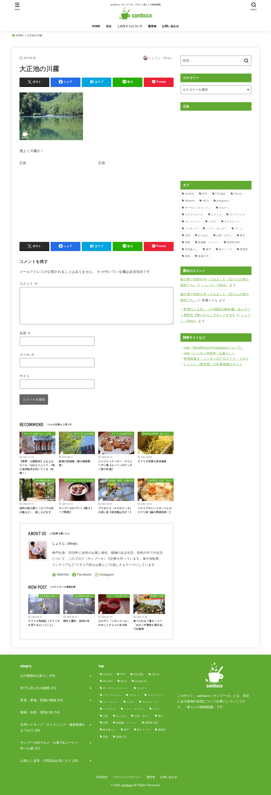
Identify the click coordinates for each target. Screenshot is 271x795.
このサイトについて (130, 26)
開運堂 (244, 249)
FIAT (204, 193)
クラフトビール (194, 214)
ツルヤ (212, 221)
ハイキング (191, 228)
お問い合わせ (170, 26)
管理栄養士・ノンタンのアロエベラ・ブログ (216, 358)
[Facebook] (81, 575)
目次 (109, 26)
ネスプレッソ (232, 221)
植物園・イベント (208, 242)
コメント (28, 283)
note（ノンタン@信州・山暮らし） (209, 353)
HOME (96, 26)
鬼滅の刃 (203, 256)
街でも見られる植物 (38, 688)
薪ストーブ (225, 249)
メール (26, 354)
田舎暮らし (191, 249)
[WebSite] (60, 575)
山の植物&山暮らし (37, 675)
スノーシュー (193, 221)
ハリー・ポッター (216, 228)
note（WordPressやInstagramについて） (214, 347)
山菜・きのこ (224, 235)
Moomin (190, 200)
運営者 (152, 26)
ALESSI (189, 193)
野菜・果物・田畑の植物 (41, 700)
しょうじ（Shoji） (215, 285)
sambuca (127, 785)
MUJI (206, 200)
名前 (25, 333)
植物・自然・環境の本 (39, 712)
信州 (187, 235)
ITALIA (238, 193)
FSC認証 (220, 193)
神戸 (208, 249)
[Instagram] (104, 575)
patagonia (223, 200)
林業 (187, 242)
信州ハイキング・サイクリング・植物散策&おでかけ (52, 727)
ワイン (238, 228)
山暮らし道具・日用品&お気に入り (49, 760)
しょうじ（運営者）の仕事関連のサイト (213, 364)
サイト (24, 376)
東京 (242, 235)
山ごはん (203, 235)
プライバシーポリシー (127, 777)
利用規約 (102, 777)
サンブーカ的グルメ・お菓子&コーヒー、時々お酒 (50, 745)
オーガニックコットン (198, 207)
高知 (187, 256)
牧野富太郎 (233, 242)
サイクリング (237, 214)
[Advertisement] (55, 196)
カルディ (224, 207)
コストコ (216, 214)
